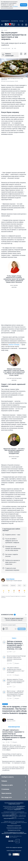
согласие (15, 6)
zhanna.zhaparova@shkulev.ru (8, 815)
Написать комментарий (9, 54)
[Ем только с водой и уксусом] (3, 554)
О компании (5, 789)
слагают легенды (14, 344)
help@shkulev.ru (17, 809)
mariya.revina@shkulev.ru (9, 818)
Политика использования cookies (14, 828)
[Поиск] (19, 24)
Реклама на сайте (7, 785)
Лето (19, 585)
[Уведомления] (22, 24)
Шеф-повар (5, 585)
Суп (24, 585)
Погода (21, 21)
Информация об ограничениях (14, 825)
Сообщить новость (8, 777)
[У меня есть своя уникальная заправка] (3, 568)
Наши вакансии (6, 793)
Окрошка (13, 585)
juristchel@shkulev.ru (20, 808)
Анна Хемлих (10, 579)
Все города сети (7, 797)
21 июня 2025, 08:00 (5, 48)
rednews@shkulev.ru (21, 806)
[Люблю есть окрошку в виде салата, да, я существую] (3, 560)
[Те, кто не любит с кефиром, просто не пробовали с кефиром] (3, 539)
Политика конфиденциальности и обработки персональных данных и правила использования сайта (14, 833)
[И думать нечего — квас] (3, 535)
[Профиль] (26, 24)
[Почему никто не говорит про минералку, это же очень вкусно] (3, 546)
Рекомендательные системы (14, 830)
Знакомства (14, 21)
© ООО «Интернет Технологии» (14, 850)
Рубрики (4, 781)
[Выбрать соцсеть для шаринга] (25, 53)
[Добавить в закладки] (21, 53)
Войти (6, 629)
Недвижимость (5, 21)
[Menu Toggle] (2, 24)
